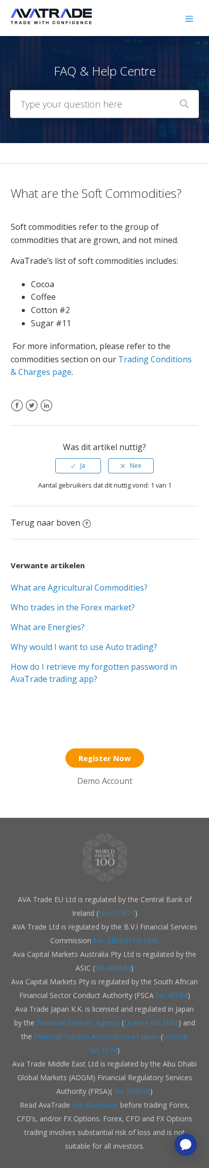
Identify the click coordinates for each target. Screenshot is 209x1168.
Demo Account (104, 780)
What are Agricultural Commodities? (79, 587)
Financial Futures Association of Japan (96, 1036)
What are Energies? (48, 627)
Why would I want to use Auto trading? (84, 646)
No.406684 (113, 968)
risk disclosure (96, 1105)
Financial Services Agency (78, 1022)
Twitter (31, 411)
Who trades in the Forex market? (73, 607)
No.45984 (172, 995)
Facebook (17, 411)
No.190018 (131, 1091)
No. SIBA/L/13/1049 (126, 940)
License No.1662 (151, 1022)
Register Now (105, 758)
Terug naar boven (45, 522)
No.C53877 (116, 913)
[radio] (78, 465)
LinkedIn (46, 411)
